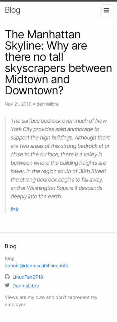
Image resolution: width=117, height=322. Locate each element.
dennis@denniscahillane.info (36, 265)
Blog (12, 10)
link (14, 209)
